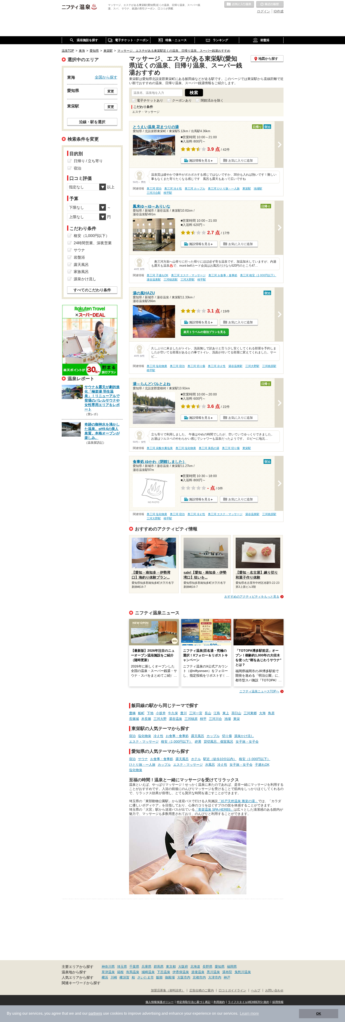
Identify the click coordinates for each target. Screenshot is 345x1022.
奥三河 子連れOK (157, 275)
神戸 (227, 977)
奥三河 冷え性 (173, 188)
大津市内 (214, 977)
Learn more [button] (249, 1013)
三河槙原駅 (171, 279)
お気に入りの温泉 (239, 4)
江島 (217, 713)
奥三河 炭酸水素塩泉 (160, 448)
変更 (110, 91)
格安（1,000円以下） (176, 741)
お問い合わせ (274, 990)
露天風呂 (197, 736)
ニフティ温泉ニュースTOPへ (259, 691)
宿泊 (132, 736)
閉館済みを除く (212, 100)
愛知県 (220, 966)
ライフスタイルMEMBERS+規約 (248, 1002)
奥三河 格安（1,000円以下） (258, 275)
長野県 (207, 966)
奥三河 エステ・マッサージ (188, 275)
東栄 (236, 719)
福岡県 (232, 966)
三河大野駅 (187, 279)
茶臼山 (236, 713)
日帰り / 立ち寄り (88, 161)
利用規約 (219, 1002)
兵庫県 (146, 966)
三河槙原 (191, 719)
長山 (208, 713)
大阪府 (183, 966)
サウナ (143, 759)
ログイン (263, 11)
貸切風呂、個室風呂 (218, 741)
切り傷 (227, 736)
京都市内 (199, 977)
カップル (213, 736)
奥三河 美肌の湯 (209, 448)
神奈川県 (108, 966)
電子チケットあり (150, 100)
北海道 (195, 966)
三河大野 (160, 719)
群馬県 (159, 966)
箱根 (120, 972)
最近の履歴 (270, 4)
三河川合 (215, 719)
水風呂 (210, 764)
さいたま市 (145, 977)
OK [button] (318, 1013)
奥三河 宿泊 (154, 188)
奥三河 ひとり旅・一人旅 (224, 188)
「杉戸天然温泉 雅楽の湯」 (238, 801)
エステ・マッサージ (144, 741)
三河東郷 (250, 713)
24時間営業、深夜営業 (93, 243)
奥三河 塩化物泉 (157, 366)
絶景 (198, 741)
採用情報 (278, 1002)
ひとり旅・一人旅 (142, 764)
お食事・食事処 (177, 736)
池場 (227, 719)
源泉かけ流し (244, 736)
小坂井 (161, 713)
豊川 (183, 713)
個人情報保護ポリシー (160, 1002)
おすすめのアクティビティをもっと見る (251, 596)
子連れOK (262, 764)
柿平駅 (168, 192)
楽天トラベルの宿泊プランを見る (205, 332)
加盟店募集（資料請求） (167, 990)
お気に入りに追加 (240, 160)
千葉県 (134, 966)
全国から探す (106, 77)
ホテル (196, 759)
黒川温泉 (213, 972)
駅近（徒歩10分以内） (220, 759)
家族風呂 (81, 272)
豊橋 (132, 713)
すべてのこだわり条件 (92, 290)
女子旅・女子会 (247, 741)
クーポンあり (182, 100)
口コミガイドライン (232, 990)
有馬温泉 (132, 972)
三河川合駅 (154, 192)
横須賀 (124, 977)
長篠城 (134, 719)
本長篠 (146, 719)
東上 (225, 713)
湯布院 (227, 972)
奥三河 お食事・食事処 (222, 275)
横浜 (105, 977)
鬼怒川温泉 (242, 972)
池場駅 (258, 188)
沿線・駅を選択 (92, 122)
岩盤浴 (79, 257)
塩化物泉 (144, 736)
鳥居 (271, 713)
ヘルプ (255, 990)
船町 (141, 713)
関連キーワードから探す (81, 983)
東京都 (171, 966)
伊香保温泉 (180, 972)
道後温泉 (197, 972)
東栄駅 (246, 188)
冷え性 (158, 736)
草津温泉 (108, 972)
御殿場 (170, 977)
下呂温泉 (163, 972)
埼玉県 (122, 966)
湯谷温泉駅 (154, 279)
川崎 (114, 977)
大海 (262, 713)
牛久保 (173, 713)
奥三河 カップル (195, 188)
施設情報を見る (200, 160)
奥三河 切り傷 (196, 366)
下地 (150, 713)
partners (95, 1013)
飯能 (159, 977)
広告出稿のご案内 (201, 990)
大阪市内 (183, 977)
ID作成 (279, 11)
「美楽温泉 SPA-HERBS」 (214, 809)
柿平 (203, 719)
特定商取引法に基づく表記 (194, 1002)
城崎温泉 (148, 972)
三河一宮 (195, 713)
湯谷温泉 (175, 719)
